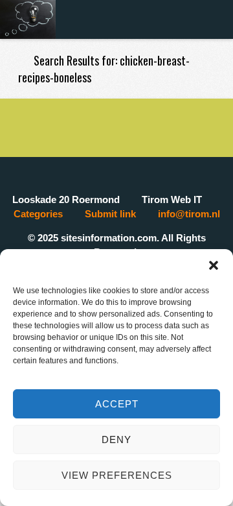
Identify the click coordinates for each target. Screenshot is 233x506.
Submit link (110, 213)
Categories (38, 213)
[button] (213, 265)
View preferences (116, 475)
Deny (116, 439)
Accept (117, 403)
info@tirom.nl (189, 213)
